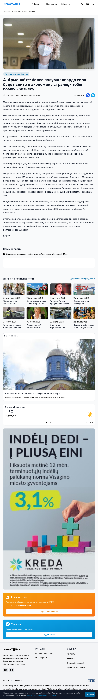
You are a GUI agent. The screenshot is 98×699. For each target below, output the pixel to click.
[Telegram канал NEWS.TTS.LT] (5, 670)
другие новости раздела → (82, 278)
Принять (90, 694)
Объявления (51, 4)
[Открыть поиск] (82, 4)
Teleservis (18, 681)
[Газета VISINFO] (87, 4)
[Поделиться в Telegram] (93, 95)
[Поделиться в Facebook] (88, 95)
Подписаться (49, 634)
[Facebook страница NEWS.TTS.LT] (11, 670)
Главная (6, 11)
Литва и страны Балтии (24, 11)
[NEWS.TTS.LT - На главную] (12, 4)
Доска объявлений (75, 663)
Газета (66, 4)
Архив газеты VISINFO (76, 667)
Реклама (71, 658)
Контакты (71, 654)
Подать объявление (49, 612)
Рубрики (35, 4)
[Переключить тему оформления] (92, 4)
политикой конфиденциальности (41, 696)
